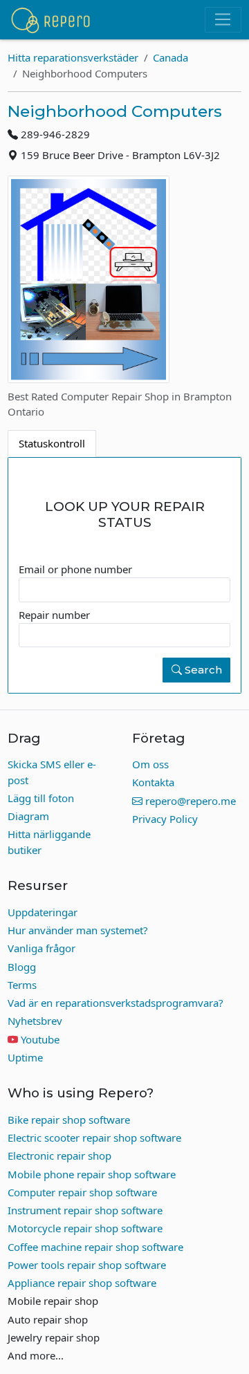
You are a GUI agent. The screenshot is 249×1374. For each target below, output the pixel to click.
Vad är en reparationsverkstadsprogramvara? (115, 1003)
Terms (22, 985)
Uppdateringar (42, 912)
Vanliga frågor (41, 948)
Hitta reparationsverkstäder (73, 57)
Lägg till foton (41, 798)
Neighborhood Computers (115, 111)
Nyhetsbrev (35, 1021)
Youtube (40, 1039)
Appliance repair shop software (82, 1283)
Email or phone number (75, 569)
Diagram (28, 816)
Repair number (54, 615)
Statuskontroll (52, 443)
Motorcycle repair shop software (85, 1228)
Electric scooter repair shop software (94, 1137)
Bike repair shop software (69, 1119)
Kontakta (153, 782)
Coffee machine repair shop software (95, 1247)
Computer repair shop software (82, 1192)
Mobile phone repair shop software (92, 1174)
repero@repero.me (189, 801)
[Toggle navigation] (223, 20)
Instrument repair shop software (85, 1210)
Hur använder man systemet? (78, 930)
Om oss (150, 764)
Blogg (22, 967)
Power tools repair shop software (87, 1265)
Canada (170, 57)
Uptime (25, 1057)
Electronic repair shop (59, 1155)
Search (202, 669)
